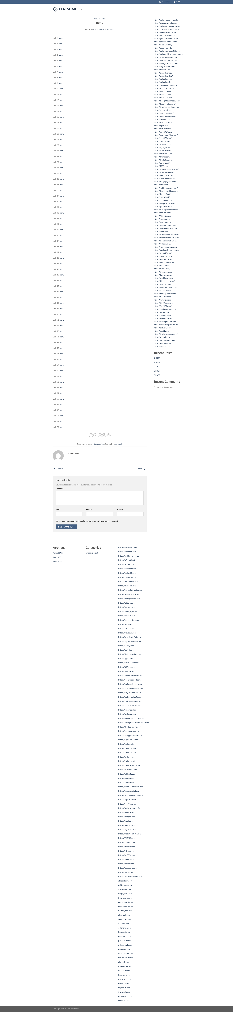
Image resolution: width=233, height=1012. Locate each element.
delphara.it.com (124, 928)
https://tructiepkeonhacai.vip (130, 795)
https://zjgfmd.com (126, 658)
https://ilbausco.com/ (163, 153)
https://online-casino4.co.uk (130, 675)
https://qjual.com (125, 821)
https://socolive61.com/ (164, 88)
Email (89, 510)
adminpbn (110, 30)
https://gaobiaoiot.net (127, 577)
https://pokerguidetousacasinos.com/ (169, 54)
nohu (61, 38)
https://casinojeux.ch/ (163, 48)
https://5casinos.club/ (163, 45)
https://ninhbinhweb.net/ (164, 262)
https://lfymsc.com (126, 863)
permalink (118, 444)
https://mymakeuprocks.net (129, 641)
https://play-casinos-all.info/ (166, 32)
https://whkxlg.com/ (162, 219)
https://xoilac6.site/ (162, 69)
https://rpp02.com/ (162, 331)
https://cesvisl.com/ (162, 119)
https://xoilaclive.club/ (163, 76)
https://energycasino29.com (130, 735)
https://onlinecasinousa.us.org (130, 684)
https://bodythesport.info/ (165, 116)
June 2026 (57, 561)
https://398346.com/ (162, 253)
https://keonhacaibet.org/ (164, 104)
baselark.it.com (124, 966)
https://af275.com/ (162, 231)
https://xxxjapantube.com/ (165, 309)
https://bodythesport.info (129, 808)
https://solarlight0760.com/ (165, 321)
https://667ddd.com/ (162, 343)
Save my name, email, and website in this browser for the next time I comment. (88, 521)
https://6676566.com (127, 551)
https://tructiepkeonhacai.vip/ (166, 107)
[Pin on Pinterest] (104, 435)
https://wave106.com (127, 633)
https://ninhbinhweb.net (128, 556)
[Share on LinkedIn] (109, 435)
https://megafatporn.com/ (165, 203)
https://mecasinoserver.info (129, 731)
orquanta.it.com (125, 996)
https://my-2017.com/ (163, 132)
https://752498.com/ (162, 306)
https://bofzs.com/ (161, 312)
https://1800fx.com (126, 603)
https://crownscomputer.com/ (166, 237)
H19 (156, 366)
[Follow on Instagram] (174, 2)
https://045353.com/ (162, 296)
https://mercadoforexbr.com (130, 590)
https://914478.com (126, 838)
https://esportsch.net (127, 799)
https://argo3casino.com (128, 739)
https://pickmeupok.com (128, 662)
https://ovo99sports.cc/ (164, 113)
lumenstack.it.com (125, 953)
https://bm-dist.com (126, 825)
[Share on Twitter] (95, 435)
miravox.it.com (124, 979)
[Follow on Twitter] (176, 2)
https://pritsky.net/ (162, 163)
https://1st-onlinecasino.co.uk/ (167, 29)
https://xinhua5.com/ (163, 141)
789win (60, 468)
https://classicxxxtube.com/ (165, 241)
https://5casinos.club (127, 710)
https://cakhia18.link (126, 782)
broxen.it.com (124, 932)
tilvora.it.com (123, 923)
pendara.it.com (124, 940)
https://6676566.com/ (163, 259)
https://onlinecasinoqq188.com (131, 718)
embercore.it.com (125, 902)
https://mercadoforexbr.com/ (166, 287)
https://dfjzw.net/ (161, 184)
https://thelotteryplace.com (129, 654)
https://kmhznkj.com (127, 573)
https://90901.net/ (162, 197)
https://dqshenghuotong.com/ (166, 250)
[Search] (82, 9)
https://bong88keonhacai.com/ (167, 101)
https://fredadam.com (127, 868)
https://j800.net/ (161, 166)
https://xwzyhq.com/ (162, 222)
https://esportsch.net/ (163, 110)
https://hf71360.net (126, 560)
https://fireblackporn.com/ (165, 225)
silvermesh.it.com (125, 906)
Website (120, 510)
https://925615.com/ (162, 216)
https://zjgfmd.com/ (162, 337)
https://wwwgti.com (126, 607)
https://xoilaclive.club (127, 752)
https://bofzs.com (125, 624)
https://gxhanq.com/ (162, 244)
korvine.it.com (124, 975)
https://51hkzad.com (127, 568)
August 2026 (58, 553)
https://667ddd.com (126, 667)
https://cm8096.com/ (163, 150)
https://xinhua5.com (126, 842)
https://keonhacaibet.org (128, 791)
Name (58, 510)
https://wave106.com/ (163, 318)
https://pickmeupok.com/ (164, 340)
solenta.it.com (124, 983)
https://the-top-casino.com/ (165, 57)
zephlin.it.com (124, 987)
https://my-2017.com (127, 829)
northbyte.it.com (125, 910)
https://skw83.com (126, 671)
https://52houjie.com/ (163, 200)
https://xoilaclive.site (127, 761)
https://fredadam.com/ (163, 160)
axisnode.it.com (124, 889)
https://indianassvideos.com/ (166, 191)
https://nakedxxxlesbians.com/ (167, 234)
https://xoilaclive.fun (127, 757)
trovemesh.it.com (125, 957)
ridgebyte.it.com (125, 945)
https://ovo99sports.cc (127, 804)
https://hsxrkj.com (126, 564)
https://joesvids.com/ (163, 206)
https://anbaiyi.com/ (162, 328)
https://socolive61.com (127, 769)
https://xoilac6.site (126, 744)
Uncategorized (100, 19)
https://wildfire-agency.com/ (166, 188)
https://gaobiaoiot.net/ (163, 278)
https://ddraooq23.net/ (163, 256)
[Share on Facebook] (91, 435)
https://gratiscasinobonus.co (130, 701)
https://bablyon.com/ (163, 122)
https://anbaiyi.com (126, 645)
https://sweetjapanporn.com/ (166, 209)
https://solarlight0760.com (129, 637)
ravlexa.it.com (124, 970)
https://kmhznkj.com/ (163, 275)
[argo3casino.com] (65, 9)
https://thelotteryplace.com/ (166, 334)
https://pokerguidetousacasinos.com (133, 722)
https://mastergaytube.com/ (165, 228)
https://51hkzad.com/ (163, 272)
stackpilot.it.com (125, 881)
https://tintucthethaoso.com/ (166, 169)
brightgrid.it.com (125, 893)
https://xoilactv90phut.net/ (165, 85)
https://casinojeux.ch (127, 714)
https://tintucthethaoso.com (130, 876)
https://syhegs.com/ (162, 147)
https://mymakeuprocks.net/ (166, 324)
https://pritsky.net (125, 872)
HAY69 (157, 362)
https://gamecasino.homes (129, 705)
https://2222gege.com (127, 611)
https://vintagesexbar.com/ (165, 293)
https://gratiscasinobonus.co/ (166, 38)
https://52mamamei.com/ (164, 290)
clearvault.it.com (125, 915)
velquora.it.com (124, 919)
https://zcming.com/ (162, 212)
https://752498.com (126, 615)
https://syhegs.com (126, 851)
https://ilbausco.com (126, 859)
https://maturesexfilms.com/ (166, 135)
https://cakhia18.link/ (163, 97)
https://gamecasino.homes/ (165, 41)
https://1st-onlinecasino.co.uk (130, 688)
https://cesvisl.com (126, 812)
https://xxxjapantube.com (129, 620)
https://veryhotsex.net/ (164, 175)
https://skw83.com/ (162, 346)
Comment (60, 489)
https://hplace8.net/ (162, 194)
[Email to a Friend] (100, 435)
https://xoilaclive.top (127, 748)
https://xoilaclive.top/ (163, 73)
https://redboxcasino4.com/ (165, 35)
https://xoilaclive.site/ (163, 82)
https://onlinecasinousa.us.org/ (167, 26)
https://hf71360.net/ (162, 265)
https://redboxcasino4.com (129, 697)
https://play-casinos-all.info (129, 692)
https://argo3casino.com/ (164, 66)
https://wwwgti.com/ (162, 300)
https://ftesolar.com (126, 846)
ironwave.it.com (125, 898)
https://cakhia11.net (126, 778)
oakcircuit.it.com (125, 949)
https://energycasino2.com (129, 680)
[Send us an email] (179, 2)
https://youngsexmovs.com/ (165, 247)
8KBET (157, 371)
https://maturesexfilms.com (129, 834)
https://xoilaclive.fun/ (163, 79)
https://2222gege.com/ (163, 303)
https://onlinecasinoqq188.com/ (167, 51)
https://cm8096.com (126, 855)
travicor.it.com (124, 992)
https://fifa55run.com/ (163, 284)
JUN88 (157, 358)
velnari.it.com (123, 1000)
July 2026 (57, 557)
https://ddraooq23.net (127, 547)
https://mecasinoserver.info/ (166, 60)
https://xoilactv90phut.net (129, 765)
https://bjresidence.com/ (164, 281)
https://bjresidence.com (128, 581)
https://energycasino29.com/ (166, 63)
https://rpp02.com (125, 650)
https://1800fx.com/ (162, 315)
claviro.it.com (123, 962)
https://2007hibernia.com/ (165, 178)
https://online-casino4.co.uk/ (166, 20)
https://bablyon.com (126, 816)
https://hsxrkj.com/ (162, 268)
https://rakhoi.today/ (162, 91)
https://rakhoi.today (126, 774)
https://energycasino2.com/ (165, 23)
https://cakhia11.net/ (163, 94)
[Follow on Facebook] (172, 2)
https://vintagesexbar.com (129, 598)
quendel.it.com (124, 936)
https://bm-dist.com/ (162, 128)
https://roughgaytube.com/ (165, 181)
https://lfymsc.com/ (162, 157)
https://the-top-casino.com (129, 727)
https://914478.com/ (162, 138)
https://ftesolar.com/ (162, 144)
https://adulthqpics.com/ (164, 172)
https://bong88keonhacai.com (130, 786)
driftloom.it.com (125, 885)
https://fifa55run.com (127, 586)
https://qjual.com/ (161, 125)
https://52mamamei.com (128, 594)
